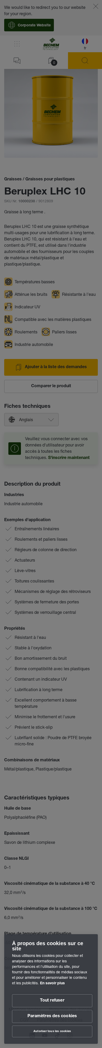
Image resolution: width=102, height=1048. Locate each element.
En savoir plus (52, 983)
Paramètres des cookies (52, 1016)
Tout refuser (52, 1001)
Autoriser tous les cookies (52, 1031)
